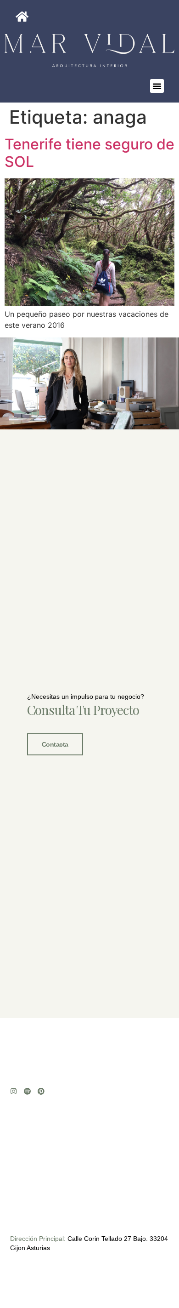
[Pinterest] (41, 1091)
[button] (157, 86)
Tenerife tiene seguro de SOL (89, 153)
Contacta (55, 744)
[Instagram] (13, 1091)
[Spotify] (27, 1091)
